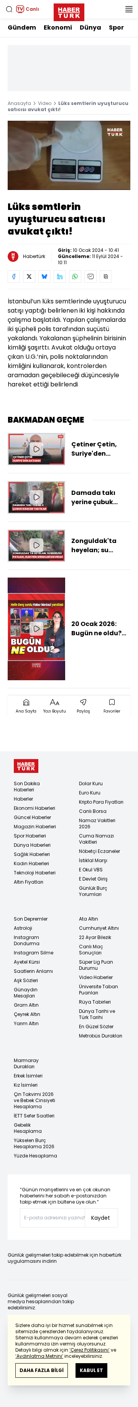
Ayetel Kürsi (27, 962)
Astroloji (23, 928)
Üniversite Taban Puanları (98, 989)
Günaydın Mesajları (26, 992)
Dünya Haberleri (32, 845)
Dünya (90, 27)
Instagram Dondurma (26, 940)
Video (44, 103)
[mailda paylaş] (90, 276)
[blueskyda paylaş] (44, 276)
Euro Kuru (89, 792)
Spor (116, 27)
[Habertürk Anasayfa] (69, 10)
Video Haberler (96, 977)
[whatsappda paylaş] (75, 276)
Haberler (23, 799)
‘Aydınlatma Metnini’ (39, 1356)
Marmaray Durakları (26, 1063)
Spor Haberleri (30, 836)
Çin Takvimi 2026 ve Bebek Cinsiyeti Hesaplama (34, 1100)
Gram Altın (26, 1005)
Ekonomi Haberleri (34, 808)
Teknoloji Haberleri (35, 872)
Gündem (22, 27)
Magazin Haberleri (35, 826)
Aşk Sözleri (26, 980)
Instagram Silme (33, 952)
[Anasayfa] (26, 766)
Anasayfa (19, 103)
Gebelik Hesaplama (28, 1128)
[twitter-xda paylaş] (29, 276)
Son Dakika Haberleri (27, 786)
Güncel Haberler (32, 817)
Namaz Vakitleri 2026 (97, 823)
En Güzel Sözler (96, 1026)
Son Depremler (31, 919)
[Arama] (9, 9)
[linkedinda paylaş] (60, 276)
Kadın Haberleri (31, 863)
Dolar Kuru (91, 783)
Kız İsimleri (26, 1085)
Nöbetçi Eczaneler (99, 851)
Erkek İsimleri (28, 1075)
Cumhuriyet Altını (99, 928)
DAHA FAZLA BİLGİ (42, 1370)
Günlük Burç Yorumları (93, 891)
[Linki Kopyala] (106, 276)
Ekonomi (58, 27)
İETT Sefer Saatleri (34, 1115)
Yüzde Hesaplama (35, 1155)
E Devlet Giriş (93, 879)
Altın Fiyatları (28, 882)
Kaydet (100, 1218)
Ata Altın (88, 919)
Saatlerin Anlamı (33, 971)
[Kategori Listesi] (129, 9)
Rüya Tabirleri (95, 1002)
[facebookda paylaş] (14, 276)
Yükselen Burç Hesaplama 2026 (34, 1143)
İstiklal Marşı (93, 860)
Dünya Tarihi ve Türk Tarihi (97, 1014)
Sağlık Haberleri (32, 854)
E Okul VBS (91, 869)
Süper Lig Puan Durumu (96, 965)
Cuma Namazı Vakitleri (96, 839)
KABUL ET (91, 1370)
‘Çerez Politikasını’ (89, 1350)
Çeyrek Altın (27, 1014)
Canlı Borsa (93, 811)
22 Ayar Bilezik (95, 937)
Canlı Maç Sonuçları (91, 949)
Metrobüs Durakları (100, 1035)
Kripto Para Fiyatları (101, 802)
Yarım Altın (26, 1023)
